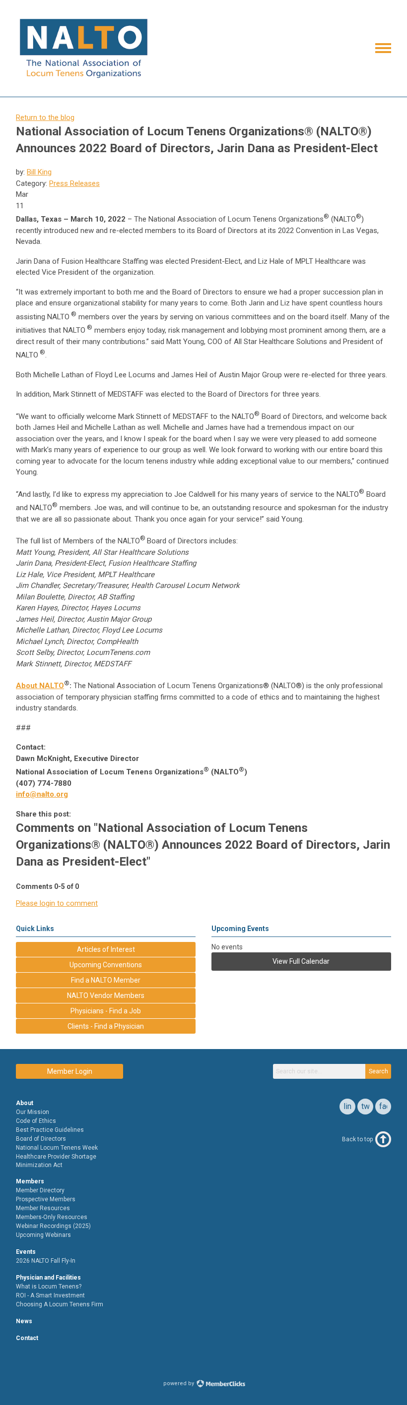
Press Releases (74, 183)
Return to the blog (45, 117)
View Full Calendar (301, 961)
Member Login (69, 1071)
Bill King (39, 172)
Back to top (357, 1139)
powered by (179, 1383)
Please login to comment (57, 903)
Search (378, 1071)
